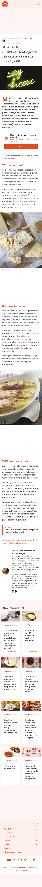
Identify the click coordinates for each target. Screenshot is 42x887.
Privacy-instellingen (12, 852)
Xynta (25, 870)
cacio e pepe (20, 348)
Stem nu (21, 146)
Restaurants (9, 837)
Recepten (8, 833)
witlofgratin (20, 333)
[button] (35, 829)
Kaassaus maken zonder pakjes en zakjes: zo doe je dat (21, 531)
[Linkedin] (16, 591)
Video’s (7, 848)
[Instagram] (13, 591)
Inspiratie (28, 38)
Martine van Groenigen (14, 38)
